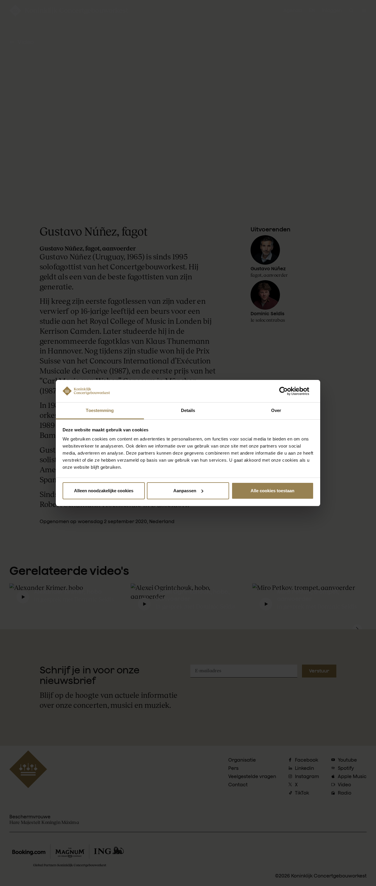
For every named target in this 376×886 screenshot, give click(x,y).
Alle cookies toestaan (272, 490)
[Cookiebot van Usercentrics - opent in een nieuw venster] (288, 391)
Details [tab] (188, 410)
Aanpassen (184, 490)
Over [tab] (276, 410)
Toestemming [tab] (100, 410)
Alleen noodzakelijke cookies (103, 490)
